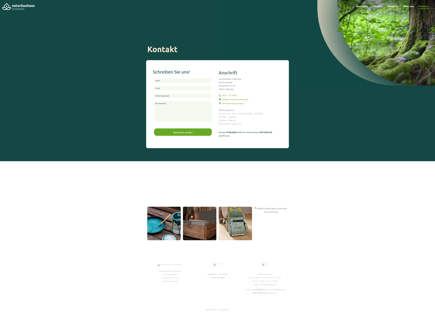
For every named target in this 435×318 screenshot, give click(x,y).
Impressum (224, 309)
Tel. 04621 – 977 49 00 (217, 274)
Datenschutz (211, 309)
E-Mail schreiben (217, 277)
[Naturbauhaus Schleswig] (18, 6)
